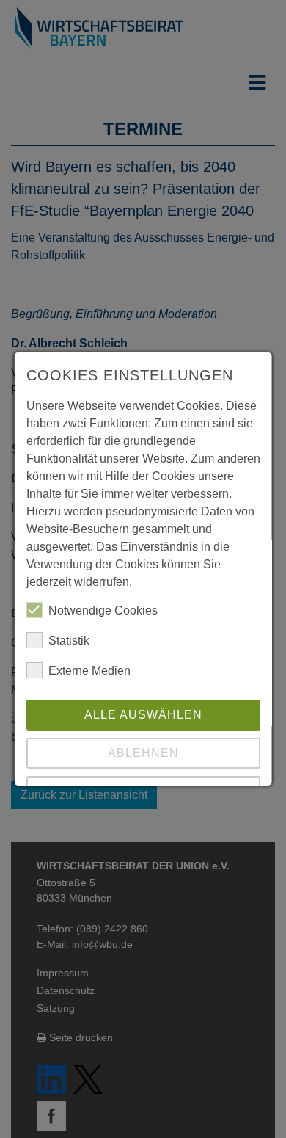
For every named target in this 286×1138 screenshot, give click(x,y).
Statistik (68, 640)
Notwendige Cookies (103, 610)
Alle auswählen (143, 714)
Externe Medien (89, 670)
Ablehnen (143, 753)
